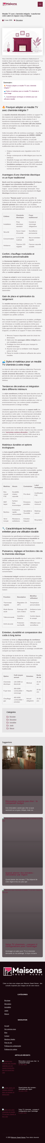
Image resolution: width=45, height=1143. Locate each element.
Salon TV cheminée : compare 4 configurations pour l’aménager (21, 945)
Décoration (19, 20)
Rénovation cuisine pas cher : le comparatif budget (21, 802)
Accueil (6, 1026)
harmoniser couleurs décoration (17, 432)
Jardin (6, 1010)
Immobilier (7, 1007)
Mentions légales (9, 1039)
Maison (6, 1014)
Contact (6, 1036)
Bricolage (7, 1000)
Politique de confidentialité (12, 1046)
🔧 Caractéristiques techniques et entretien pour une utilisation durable (20, 98)
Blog (5, 1032)
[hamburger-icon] (40, 4)
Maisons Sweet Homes (18, 1137)
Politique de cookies (10, 1049)
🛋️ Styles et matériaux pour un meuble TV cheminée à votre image (21, 92)
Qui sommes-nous (10, 1029)
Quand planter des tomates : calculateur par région (19, 874)
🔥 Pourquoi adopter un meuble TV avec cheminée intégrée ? (20, 87)
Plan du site (8, 1042)
